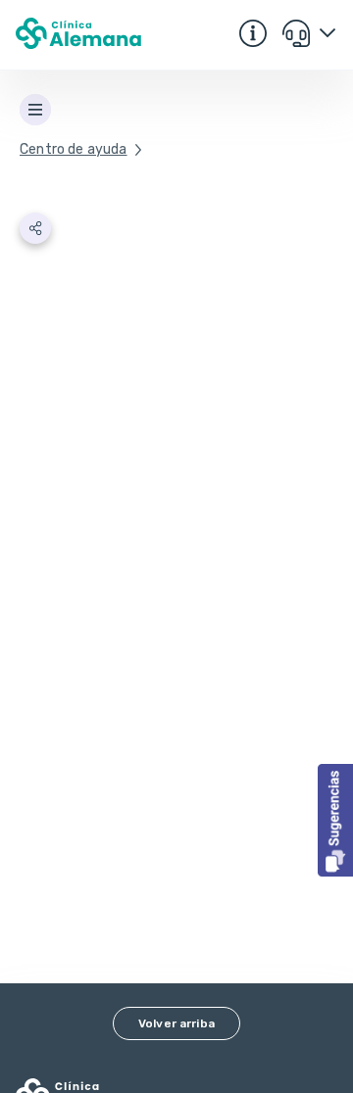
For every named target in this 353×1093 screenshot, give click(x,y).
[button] (335, 820)
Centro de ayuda (73, 149)
